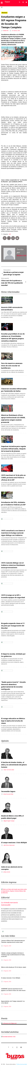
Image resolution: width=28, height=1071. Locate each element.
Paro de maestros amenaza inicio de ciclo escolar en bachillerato (11, 365)
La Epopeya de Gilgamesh (10, 1022)
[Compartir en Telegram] (17, 238)
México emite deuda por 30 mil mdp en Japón (13, 967)
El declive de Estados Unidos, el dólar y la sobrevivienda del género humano (14, 764)
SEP (10, 234)
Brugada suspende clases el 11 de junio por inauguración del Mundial (13, 625)
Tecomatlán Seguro (8, 791)
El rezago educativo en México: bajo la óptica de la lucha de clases (13, 720)
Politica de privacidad (21, 1064)
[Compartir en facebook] (5, 238)
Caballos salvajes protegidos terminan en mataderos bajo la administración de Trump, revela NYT (13, 954)
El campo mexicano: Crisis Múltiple (14, 842)
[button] (3, 7)
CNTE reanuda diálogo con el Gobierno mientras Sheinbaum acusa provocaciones (13, 565)
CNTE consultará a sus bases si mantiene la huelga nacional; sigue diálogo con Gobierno (13, 532)
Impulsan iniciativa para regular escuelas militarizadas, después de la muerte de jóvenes (13, 448)
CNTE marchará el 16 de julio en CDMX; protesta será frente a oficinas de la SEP (13, 477)
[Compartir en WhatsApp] (13, 238)
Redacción (6, 30)
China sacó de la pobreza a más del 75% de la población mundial (12, 282)
